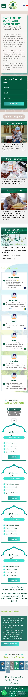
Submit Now (14, 103)
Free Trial (21, 693)
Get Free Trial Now (10, 644)
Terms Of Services (16, 695)
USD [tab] (14, 420)
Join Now (14, 457)
